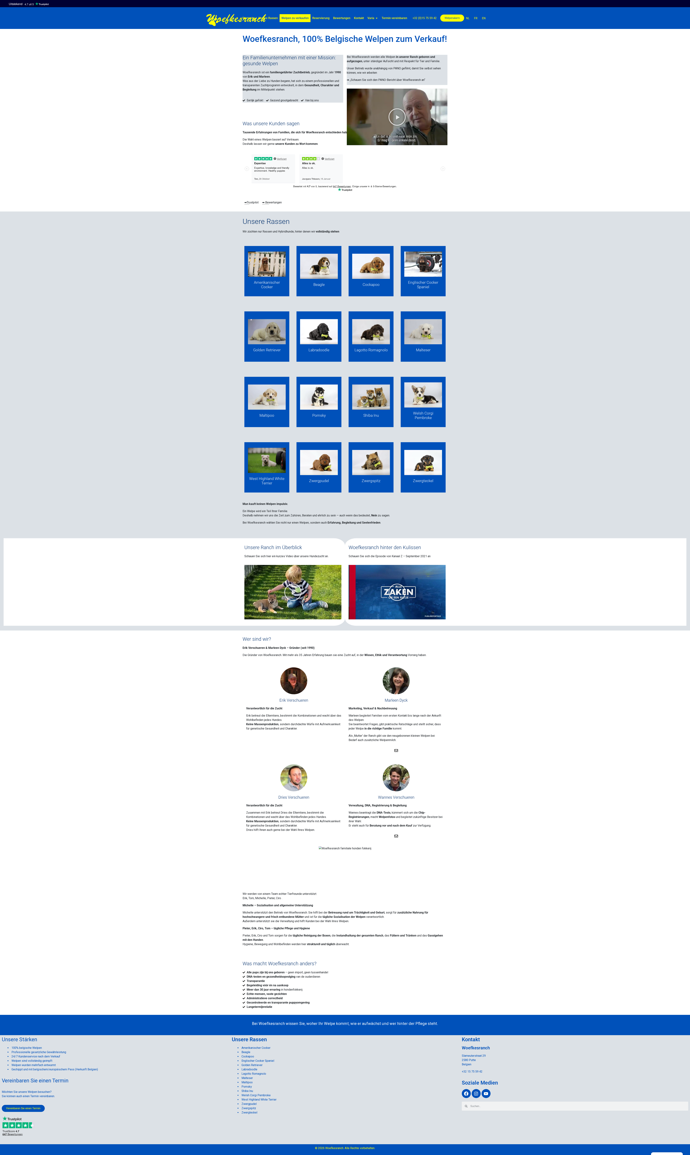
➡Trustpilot (251, 202)
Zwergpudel (249, 1104)
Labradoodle (249, 1069)
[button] (397, 117)
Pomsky (247, 1086)
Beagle (246, 1052)
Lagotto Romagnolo (254, 1073)
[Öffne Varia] (376, 18)
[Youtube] (486, 1093)
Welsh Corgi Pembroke (256, 1095)
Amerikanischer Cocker (256, 1048)
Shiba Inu (247, 1091)
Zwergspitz (249, 1108)
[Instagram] (476, 1093)
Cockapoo (248, 1056)
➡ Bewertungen (272, 202)
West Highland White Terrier (259, 1099)
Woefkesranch (236, 17)
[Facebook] (466, 1093)
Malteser (247, 1078)
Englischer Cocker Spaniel (258, 1060)
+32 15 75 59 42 (472, 1071)
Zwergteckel (249, 1112)
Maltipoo (247, 1082)
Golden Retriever (252, 1065)
